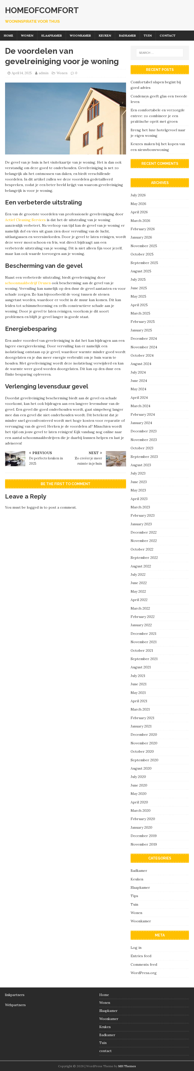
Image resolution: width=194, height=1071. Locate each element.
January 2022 (141, 625)
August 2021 (141, 667)
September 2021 (144, 659)
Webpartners (15, 1005)
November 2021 (144, 642)
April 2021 (139, 701)
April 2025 (139, 305)
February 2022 (143, 616)
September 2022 (144, 557)
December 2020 (144, 734)
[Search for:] (160, 52)
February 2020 (143, 819)
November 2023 (144, 439)
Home (8, 35)
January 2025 (141, 330)
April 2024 (139, 397)
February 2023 (143, 515)
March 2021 (140, 709)
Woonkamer (80, 35)
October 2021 (142, 650)
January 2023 (141, 524)
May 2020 (139, 793)
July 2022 (138, 574)
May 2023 (138, 490)
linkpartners (15, 995)
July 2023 (138, 473)
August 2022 (141, 566)
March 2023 (140, 507)
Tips (134, 896)
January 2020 (141, 827)
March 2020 (141, 810)
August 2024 (141, 363)
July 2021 (138, 675)
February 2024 (143, 414)
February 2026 (143, 229)
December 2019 (144, 835)
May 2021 (138, 692)
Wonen (27, 35)
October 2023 (142, 448)
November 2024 (144, 347)
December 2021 (143, 633)
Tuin (148, 35)
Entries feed (141, 956)
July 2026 (138, 195)
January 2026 (141, 237)
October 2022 (142, 549)
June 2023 (139, 482)
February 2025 (143, 321)
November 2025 (144, 246)
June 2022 (139, 583)
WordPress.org (144, 973)
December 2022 (144, 532)
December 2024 (144, 338)
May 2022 (138, 591)
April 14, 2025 (22, 73)
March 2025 (140, 313)
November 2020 (144, 743)
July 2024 (138, 372)
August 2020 (141, 768)
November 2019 (144, 844)
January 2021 (141, 726)
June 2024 (139, 380)
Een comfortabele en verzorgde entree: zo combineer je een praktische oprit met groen (158, 116)
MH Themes (127, 1066)
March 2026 (140, 220)
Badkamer (127, 35)
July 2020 (138, 776)
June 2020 (139, 785)
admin (43, 73)
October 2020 (142, 751)
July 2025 (138, 279)
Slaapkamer (51, 35)
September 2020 (144, 760)
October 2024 (142, 355)
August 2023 (141, 465)
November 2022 (144, 540)
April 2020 (139, 802)
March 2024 (140, 406)
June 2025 (139, 288)
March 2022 (140, 608)
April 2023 (139, 499)
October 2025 (142, 254)
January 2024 (141, 423)
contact (168, 35)
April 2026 (139, 212)
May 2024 (138, 389)
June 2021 (139, 684)
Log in (136, 947)
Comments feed (144, 964)
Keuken (105, 35)
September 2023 (144, 456)
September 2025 (144, 262)
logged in (35, 507)
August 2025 (141, 271)
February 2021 (142, 718)
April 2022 (139, 599)
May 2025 (138, 296)
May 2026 (138, 203)
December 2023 (144, 431)
